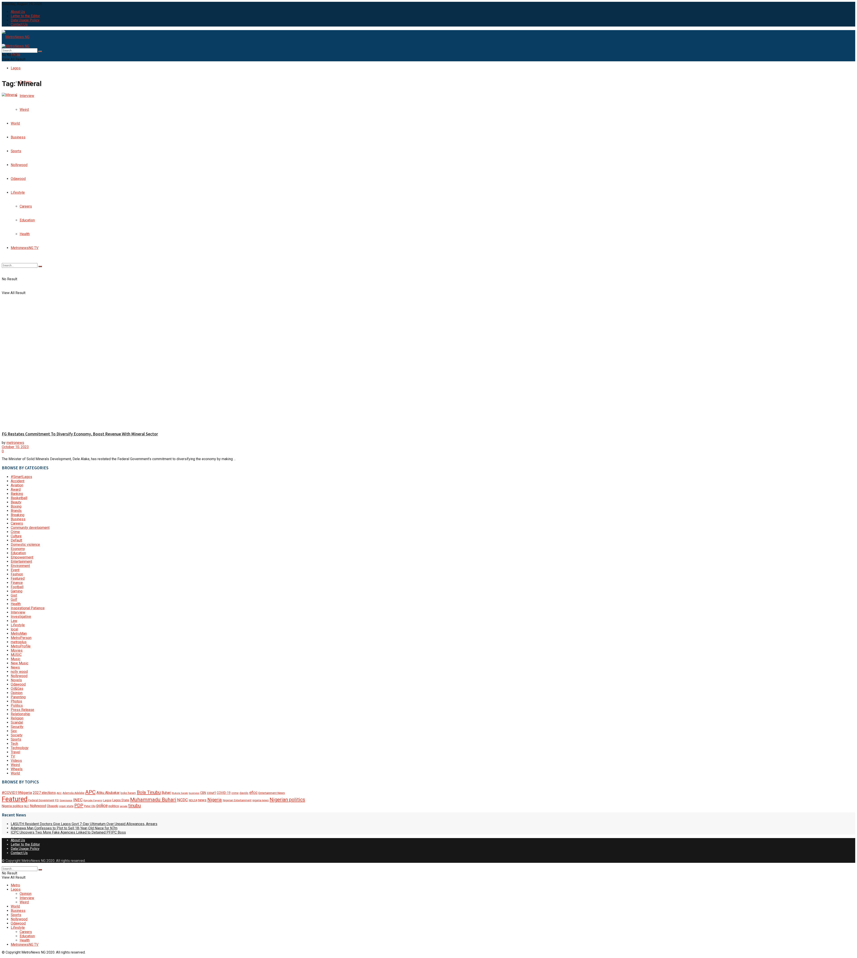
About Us (18, 12)
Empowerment (22, 557)
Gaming (16, 591)
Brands (16, 511)
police (102, 805)
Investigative (21, 616)
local (14, 629)
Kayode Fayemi (92, 800)
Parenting (18, 697)
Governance (66, 800)
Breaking (17, 515)
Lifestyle (18, 625)
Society (17, 735)
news (202, 800)
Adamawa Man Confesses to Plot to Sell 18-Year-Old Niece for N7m (64, 828)
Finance (17, 583)
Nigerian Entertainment (237, 800)
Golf (14, 599)
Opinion (17, 693)
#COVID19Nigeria (17, 792)
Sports (16, 739)
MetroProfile (21, 646)
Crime (15, 532)
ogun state (66, 806)
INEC (78, 799)
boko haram (128, 793)
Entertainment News (271, 793)
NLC (26, 806)
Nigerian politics (287, 799)
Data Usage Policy (25, 20)
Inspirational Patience (28, 608)
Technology (20, 748)
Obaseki (52, 806)
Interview (18, 612)
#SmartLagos (21, 477)
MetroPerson (21, 638)
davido (243, 793)
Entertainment (21, 561)
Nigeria (214, 799)
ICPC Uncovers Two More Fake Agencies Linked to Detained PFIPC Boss (68, 832)
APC (90, 792)
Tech (14, 744)
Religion (17, 718)
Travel (15, 752)
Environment (20, 566)
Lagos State (120, 800)
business (194, 793)
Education (18, 553)
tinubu (134, 805)
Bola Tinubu (149, 792)
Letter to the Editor (25, 16)
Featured (18, 578)
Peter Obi (90, 806)
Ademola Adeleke (73, 793)
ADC (59, 793)
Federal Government (41, 800)
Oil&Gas (17, 688)
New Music (19, 663)
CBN (203, 793)
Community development (30, 527)
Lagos (16, 68)
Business (18, 519)
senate (123, 806)
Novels (16, 680)
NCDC (182, 799)
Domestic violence (25, 544)
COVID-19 (224, 793)
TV (13, 756)
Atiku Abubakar (108, 793)
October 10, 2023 (15, 447)
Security (17, 727)
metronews (15, 443)
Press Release (22, 710)
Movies (17, 650)
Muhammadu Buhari (153, 799)
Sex (14, 731)
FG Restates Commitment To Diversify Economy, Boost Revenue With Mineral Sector (80, 434)
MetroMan (19, 633)
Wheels (17, 769)
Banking (17, 494)
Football (17, 587)
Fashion (17, 574)
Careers (17, 523)
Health (16, 604)
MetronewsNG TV (24, 944)
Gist (14, 595)
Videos (16, 760)
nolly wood (19, 672)
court (211, 793)
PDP (78, 805)
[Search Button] (40, 51)
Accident (17, 481)
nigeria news (260, 800)
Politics (17, 705)
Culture (16, 536)
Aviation (17, 485)
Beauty (16, 502)
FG (57, 800)
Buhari (166, 793)
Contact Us (19, 24)
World (15, 773)
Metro (15, 885)
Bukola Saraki (180, 793)
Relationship (20, 714)
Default (16, 540)
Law (14, 621)
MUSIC (16, 655)
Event (15, 570)
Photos (16, 701)
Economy (18, 549)
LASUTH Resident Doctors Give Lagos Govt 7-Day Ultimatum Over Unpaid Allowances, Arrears (84, 824)
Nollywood (19, 676)
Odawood (18, 684)
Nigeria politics (12, 806)
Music (15, 659)
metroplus (19, 642)
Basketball (19, 498)
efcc (253, 792)
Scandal (17, 722)
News (15, 667)
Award (16, 489)
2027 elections (44, 793)
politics (113, 806)
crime (235, 793)
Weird (15, 765)
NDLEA (193, 800)
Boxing (16, 506)
